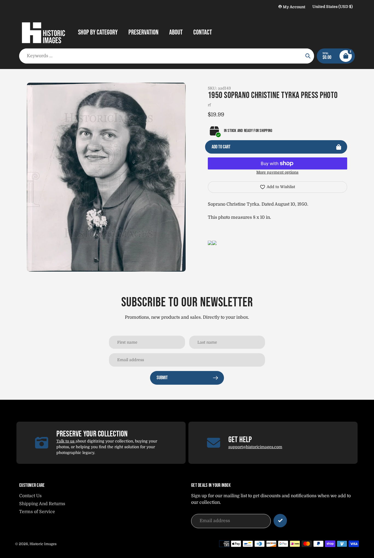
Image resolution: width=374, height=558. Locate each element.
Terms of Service (37, 511)
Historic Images (43, 544)
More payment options (277, 172)
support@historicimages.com (255, 447)
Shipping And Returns (42, 503)
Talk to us (66, 441)
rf (209, 105)
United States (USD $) (332, 6)
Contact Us (30, 495)
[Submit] (280, 520)
